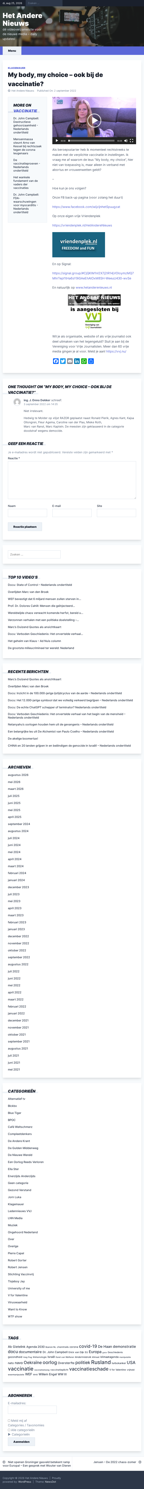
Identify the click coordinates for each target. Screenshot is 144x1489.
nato (11, 1363)
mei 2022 (14, 985)
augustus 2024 (18, 831)
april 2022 (14, 992)
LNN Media (15, 1218)
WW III (62, 1374)
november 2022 (18, 943)
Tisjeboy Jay (16, 1281)
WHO (35, 1375)
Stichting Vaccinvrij (21, 1274)
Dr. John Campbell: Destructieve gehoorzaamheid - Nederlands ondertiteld (26, 125)
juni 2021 (14, 1062)
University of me (19, 1288)
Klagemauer (16, 68)
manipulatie (125, 1357)
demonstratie (124, 1346)
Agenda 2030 (35, 1347)
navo (19, 1363)
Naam (12, 506)
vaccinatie (25, 111)
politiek (82, 1362)
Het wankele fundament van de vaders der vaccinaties (25, 182)
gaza (104, 1352)
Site (99, 506)
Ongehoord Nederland (23, 1232)
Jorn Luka (14, 1197)
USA (131, 1362)
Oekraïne (33, 1362)
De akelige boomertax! (23, 738)
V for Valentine (18, 1295)
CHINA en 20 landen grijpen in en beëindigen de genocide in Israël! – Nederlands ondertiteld (69, 745)
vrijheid (131, 1369)
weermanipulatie (16, 1374)
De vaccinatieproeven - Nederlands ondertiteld (26, 165)
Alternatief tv (16, 1099)
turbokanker (119, 1363)
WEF (28, 1374)
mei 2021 (14, 1069)
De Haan (105, 1346)
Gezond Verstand (19, 1190)
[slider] (91, 141)
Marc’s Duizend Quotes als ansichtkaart (34, 679)
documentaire (30, 1352)
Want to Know (17, 1309)
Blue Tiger (14, 1113)
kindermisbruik (83, 1357)
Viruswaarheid (17, 1302)
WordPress (24, 1481)
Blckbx (12, 1106)
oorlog (50, 1362)
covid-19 (88, 1346)
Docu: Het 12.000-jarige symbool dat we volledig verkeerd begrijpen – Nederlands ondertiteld (70, 700)
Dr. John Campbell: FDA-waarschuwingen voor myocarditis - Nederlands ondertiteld (26, 203)
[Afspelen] (57, 140)
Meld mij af (18, 1420)
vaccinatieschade (89, 1369)
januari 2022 (16, 1013)
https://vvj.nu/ (116, 351)
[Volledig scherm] (131, 140)
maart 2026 (16, 789)
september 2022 (19, 957)
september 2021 (19, 1041)
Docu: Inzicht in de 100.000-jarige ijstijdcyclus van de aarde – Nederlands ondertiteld (65, 693)
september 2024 (19, 824)
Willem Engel (48, 1374)
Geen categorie (18, 1183)
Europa (95, 1351)
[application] (94, 120)
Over (11, 1239)
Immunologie (40, 1357)
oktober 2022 (17, 950)
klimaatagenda (109, 1357)
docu (13, 1351)
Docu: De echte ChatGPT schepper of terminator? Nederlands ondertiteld (57, 707)
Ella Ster (13, 1169)
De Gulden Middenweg (23, 1148)
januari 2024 (16, 880)
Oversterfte (66, 1363)
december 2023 (18, 887)
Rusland (101, 1362)
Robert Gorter (17, 1260)
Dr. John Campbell (55, 1352)
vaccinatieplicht (59, 1369)
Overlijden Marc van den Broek (28, 686)
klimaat (96, 1357)
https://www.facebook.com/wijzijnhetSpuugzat (86, 207)
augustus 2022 (18, 964)
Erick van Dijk (76, 1352)
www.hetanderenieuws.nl (93, 287)
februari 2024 (17, 873)
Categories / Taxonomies (26, 1425)
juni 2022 (14, 978)
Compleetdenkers (20, 1134)
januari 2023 (16, 929)
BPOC (12, 1120)
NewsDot (50, 1481)
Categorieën (21, 1434)
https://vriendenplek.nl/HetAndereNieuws (82, 225)
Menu (12, 50)
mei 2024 (14, 852)
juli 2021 (13, 1055)
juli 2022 (13, 971)
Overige (13, 1246)
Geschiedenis (115, 1352)
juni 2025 (14, 803)
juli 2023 (13, 894)
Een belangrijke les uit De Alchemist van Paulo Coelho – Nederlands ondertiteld (61, 731)
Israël (51, 1357)
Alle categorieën (22, 1430)
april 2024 (14, 859)
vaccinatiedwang (42, 1370)
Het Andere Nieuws (22, 19)
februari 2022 (17, 1006)
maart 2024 (16, 866)
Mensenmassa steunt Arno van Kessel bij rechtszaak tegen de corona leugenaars (27, 146)
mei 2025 (14, 810)
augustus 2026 (18, 775)
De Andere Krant (19, 1141)
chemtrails (63, 1347)
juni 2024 (14, 845)
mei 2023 (14, 901)
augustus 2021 (18, 1048)
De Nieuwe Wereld (20, 1155)
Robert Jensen (18, 1267)
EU (86, 1352)
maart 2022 (16, 999)
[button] (94, 120)
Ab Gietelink (16, 1347)
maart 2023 (16, 915)
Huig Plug (27, 1357)
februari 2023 (17, 922)
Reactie (14, 458)
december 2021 (18, 1020)
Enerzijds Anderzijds (21, 1176)
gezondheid (15, 1356)
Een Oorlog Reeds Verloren (26, 1162)
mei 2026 (14, 782)
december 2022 (18, 936)
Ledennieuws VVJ (20, 1211)
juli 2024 (13, 838)
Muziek (13, 1225)
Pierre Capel (16, 1253)
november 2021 (18, 1027)
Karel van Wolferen (65, 1357)
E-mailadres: (17, 1403)
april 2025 (14, 817)
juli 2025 (13, 796)
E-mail (56, 506)
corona (74, 1346)
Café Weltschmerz (20, 1127)
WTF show (15, 1316)
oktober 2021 (17, 1034)
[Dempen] (126, 140)
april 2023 (14, 908)
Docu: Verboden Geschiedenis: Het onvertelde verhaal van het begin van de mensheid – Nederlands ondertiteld (66, 715)
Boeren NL (50, 1347)
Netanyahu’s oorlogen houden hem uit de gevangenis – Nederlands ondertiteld (60, 724)
